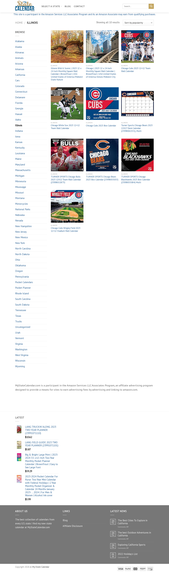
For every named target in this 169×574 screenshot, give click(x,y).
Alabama (19, 41)
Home (19, 22)
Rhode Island (22, 293)
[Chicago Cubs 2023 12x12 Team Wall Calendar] (137, 46)
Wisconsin (20, 360)
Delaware (20, 97)
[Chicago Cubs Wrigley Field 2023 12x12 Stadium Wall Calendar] (67, 206)
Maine (18, 158)
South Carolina (22, 299)
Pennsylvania (22, 276)
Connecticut (21, 91)
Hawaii (18, 114)
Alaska (18, 46)
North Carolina (22, 248)
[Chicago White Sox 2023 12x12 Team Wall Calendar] (67, 103)
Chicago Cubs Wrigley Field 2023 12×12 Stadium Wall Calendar (65, 229)
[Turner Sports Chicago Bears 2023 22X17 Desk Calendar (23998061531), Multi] (137, 103)
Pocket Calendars (24, 282)
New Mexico (21, 237)
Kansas (18, 142)
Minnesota (20, 181)
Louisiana (20, 153)
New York (20, 243)
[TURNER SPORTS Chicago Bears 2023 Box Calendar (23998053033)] (102, 155)
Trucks (18, 321)
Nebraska (20, 215)
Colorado (19, 86)
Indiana (19, 130)
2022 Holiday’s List (128, 553)
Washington (21, 349)
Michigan (19, 175)
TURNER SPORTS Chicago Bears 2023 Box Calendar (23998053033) (102, 178)
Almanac (19, 52)
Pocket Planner (23, 287)
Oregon (19, 271)
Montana (19, 198)
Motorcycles (21, 203)
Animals (19, 58)
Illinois (18, 125)
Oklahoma (20, 265)
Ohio (17, 259)
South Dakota (22, 304)
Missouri (19, 192)
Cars (17, 80)
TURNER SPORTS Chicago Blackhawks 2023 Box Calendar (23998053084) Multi (135, 179)
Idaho (18, 119)
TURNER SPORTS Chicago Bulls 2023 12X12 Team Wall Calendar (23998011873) (66, 179)
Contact (79, 6)
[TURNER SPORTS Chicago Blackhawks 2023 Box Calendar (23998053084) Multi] (137, 155)
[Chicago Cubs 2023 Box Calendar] (102, 103)
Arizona (19, 63)
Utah (17, 332)
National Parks (22, 209)
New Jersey (21, 231)
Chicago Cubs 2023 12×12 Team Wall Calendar (135, 70)
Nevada (19, 220)
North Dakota (22, 254)
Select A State (50, 6)
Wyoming (20, 366)
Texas (18, 315)
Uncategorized (22, 327)
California (20, 74)
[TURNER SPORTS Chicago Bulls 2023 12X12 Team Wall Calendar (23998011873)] (67, 155)
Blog (68, 6)
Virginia (19, 343)
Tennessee (20, 310)
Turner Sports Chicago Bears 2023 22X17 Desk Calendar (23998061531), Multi (137, 128)
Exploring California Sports (131, 544)
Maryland (20, 164)
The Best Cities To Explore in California (132, 522)
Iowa (17, 136)
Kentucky (20, 147)
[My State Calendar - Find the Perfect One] (26, 6)
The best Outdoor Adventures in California (134, 534)
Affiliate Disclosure (73, 526)
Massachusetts (22, 170)
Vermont (19, 338)
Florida (18, 102)
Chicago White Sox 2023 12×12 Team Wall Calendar (65, 127)
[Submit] (151, 6)
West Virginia (21, 355)
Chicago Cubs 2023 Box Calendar (101, 125)
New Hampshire (23, 226)
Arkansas (19, 69)
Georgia (19, 108)
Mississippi (20, 187)
